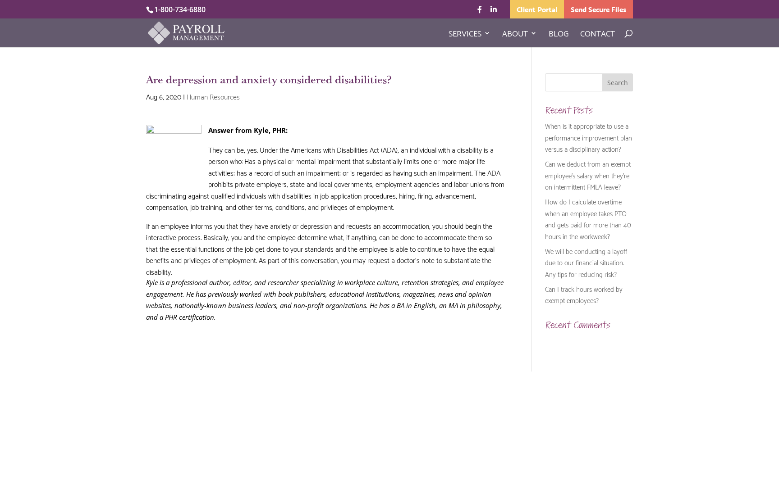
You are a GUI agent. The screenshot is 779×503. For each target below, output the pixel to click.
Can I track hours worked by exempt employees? (584, 294)
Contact (597, 35)
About (515, 35)
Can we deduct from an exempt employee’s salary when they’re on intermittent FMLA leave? (588, 175)
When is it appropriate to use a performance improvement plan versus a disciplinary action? (588, 137)
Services (465, 35)
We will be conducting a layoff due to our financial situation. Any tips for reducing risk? (586, 262)
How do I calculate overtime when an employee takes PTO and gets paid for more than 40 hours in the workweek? (588, 218)
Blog (558, 35)
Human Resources (213, 96)
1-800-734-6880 (180, 9)
